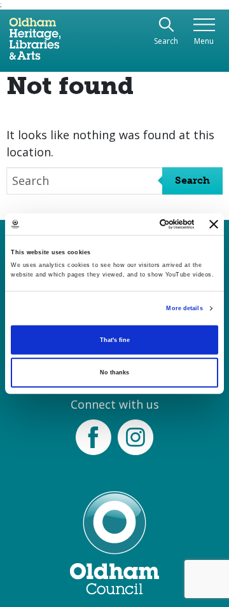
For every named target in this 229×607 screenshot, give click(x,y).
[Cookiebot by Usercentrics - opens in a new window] (144, 224)
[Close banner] (213, 224)
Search (192, 180)
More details (184, 308)
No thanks (114, 372)
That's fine (115, 340)
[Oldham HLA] (35, 44)
